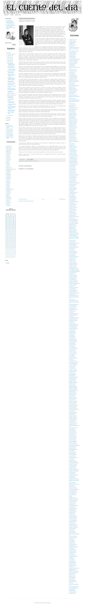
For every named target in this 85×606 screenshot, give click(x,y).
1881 (9, 240)
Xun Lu (70, 582)
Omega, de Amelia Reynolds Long (10, 82)
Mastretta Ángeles (72, 386)
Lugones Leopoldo (72, 370)
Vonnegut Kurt (72, 561)
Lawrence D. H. (72, 351)
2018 (10, 219)
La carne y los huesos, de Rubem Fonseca (11, 70)
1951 (9, 231)
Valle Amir (71, 548)
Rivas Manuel (71, 472)
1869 (14, 250)
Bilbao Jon (71, 106)
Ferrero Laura (71, 240)
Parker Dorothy (72, 438)
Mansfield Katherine (73, 377)
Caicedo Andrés (72, 147)
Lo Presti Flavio (72, 360)
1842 (15, 249)
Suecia (7, 193)
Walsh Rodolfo (72, 562)
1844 (10, 250)
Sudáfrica (8, 192)
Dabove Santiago (72, 188)
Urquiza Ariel (71, 545)
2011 (7, 248)
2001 (15, 238)
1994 (10, 218)
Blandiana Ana (72, 115)
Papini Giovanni (72, 437)
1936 (7, 257)
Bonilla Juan (71, 125)
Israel (7, 186)
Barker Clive (71, 87)
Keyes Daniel (71, 336)
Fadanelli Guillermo (72, 232)
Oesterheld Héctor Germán (74, 425)
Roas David (71, 476)
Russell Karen (72, 486)
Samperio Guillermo (73, 498)
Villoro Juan (71, 558)
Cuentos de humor (9, 130)
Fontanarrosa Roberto (73, 247)
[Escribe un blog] (28, 159)
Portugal (7, 175)
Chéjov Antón (71, 170)
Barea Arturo (71, 84)
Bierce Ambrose (72, 105)
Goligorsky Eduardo (73, 280)
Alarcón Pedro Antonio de (74, 48)
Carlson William (72, 157)
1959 (10, 213)
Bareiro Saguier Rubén (73, 85)
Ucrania (7, 205)
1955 (7, 237)
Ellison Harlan (72, 228)
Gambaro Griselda (72, 263)
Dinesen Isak (71, 205)
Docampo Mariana (72, 207)
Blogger (49, 602)
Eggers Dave (71, 227)
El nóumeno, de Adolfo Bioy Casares (11, 84)
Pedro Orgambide (72, 441)
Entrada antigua (62, 199)
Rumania (8, 190)
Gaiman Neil (71, 259)
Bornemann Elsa (72, 128)
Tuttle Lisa (71, 538)
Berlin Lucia (71, 103)
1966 (15, 231)
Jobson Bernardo (72, 327)
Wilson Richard (72, 577)
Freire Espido (71, 255)
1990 (7, 235)
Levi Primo (71, 355)
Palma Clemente (72, 435)
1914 (14, 235)
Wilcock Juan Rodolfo (73, 572)
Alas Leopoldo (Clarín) (73, 51)
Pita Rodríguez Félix (73, 449)
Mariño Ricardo (72, 379)
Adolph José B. (72, 44)
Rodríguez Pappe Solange (74, 480)
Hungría (7, 173)
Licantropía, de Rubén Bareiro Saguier (11, 111)
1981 (6, 221)
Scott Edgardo (72, 509)
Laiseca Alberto (72, 347)
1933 (10, 230)
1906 (14, 241)
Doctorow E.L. (71, 208)
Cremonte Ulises (72, 184)
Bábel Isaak (71, 145)
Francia (7, 157)
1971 (6, 225)
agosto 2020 (9, 55)
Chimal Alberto (72, 169)
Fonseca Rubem (72, 245)
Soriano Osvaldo (72, 517)
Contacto (11, 14)
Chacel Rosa (71, 166)
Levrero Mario (71, 356)
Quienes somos (18, 14)
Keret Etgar (71, 335)
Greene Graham (72, 291)
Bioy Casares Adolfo (73, 107)
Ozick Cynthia (71, 430)
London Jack (71, 366)
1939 (6, 231)
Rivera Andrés (72, 473)
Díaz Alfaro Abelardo (73, 219)
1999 (14, 221)
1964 (14, 217)
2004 (15, 247)
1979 (6, 247)
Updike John (71, 542)
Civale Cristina (72, 172)
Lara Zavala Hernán (73, 348)
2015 (6, 217)
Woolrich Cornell (72, 581)
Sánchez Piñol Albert (73, 527)
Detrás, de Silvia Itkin (11, 93)
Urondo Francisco (72, 544)
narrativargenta (9, 20)
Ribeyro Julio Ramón (73, 470)
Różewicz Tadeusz (72, 488)
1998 (9, 247)
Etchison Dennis (72, 231)
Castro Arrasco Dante (73, 164)
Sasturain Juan (72, 502)
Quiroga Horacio (72, 465)
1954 (10, 224)
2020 (8, 52)
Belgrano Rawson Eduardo (74, 96)
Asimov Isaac (71, 72)
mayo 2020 (9, 60)
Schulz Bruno (71, 504)
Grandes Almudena (72, 290)
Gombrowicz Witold (72, 282)
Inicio (43, 199)
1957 (10, 217)
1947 (14, 219)
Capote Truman (72, 153)
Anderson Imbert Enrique (73, 59)
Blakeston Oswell (72, 114)
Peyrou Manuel (72, 446)
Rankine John (71, 468)
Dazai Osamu (71, 196)
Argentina (8, 146)
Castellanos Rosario (73, 161)
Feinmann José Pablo (73, 236)
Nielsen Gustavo (72, 420)
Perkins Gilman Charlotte (73, 445)
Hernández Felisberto (73, 313)
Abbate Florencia (72, 39)
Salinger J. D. (71, 497)
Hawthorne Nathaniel (73, 304)
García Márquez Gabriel (73, 270)
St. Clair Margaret (72, 520)
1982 (6, 226)
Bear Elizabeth (72, 92)
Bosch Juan (71, 129)
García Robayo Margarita (73, 271)
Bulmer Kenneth (72, 140)
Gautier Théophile (72, 276)
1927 (7, 230)
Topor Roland (71, 532)
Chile (7, 162)
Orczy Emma (71, 429)
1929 (9, 256)
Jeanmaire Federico (73, 324)
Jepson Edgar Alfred (73, 325)
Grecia (7, 201)
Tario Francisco (72, 528)
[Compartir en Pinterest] (32, 159)
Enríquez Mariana (72, 230)
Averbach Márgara (72, 76)
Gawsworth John (72, 278)
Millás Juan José (72, 393)
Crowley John (71, 186)
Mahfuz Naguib (72, 374)
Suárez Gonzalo (72, 525)
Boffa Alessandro (72, 121)
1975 (6, 218)
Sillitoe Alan (71, 513)
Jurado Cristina (72, 332)
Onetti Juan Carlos (72, 427)
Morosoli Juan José (72, 405)
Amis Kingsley (72, 57)
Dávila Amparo (72, 215)
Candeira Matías (72, 151)
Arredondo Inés (72, 69)
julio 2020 (9, 57)
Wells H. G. (71, 566)
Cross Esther (71, 185)
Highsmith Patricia (72, 315)
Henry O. (71, 312)
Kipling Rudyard (72, 339)
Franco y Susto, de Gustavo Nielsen (10, 102)
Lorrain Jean (71, 367)
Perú (7, 154)
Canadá (7, 171)
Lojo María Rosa (72, 363)
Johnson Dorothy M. (73, 328)
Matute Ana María (72, 389)
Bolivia (7, 194)
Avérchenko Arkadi (72, 77)
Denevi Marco (71, 200)
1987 (10, 226)
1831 (6, 249)
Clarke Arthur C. (72, 173)
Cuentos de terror (9, 131)
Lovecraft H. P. (72, 368)
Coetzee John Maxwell (73, 174)
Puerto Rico (8, 167)
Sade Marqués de (72, 492)
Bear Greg (71, 93)
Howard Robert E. (72, 319)
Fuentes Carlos (72, 257)
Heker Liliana (71, 308)
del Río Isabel (71, 590)
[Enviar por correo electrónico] (27, 159)
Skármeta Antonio (72, 516)
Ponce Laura (71, 456)
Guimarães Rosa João (73, 295)
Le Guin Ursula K (72, 352)
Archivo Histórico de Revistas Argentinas (10, 22)
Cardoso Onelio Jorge (73, 155)
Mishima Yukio (72, 394)
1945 (12, 245)
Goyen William (72, 288)
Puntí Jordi (71, 458)
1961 (6, 220)
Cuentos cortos (9, 125)
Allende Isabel (72, 56)
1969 (7, 246)
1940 (12, 236)
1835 (9, 249)
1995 (10, 227)
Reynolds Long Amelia (73, 469)
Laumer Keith (71, 350)
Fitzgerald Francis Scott (73, 243)
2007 (10, 235)
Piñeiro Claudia (72, 452)
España (7, 150)
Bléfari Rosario (72, 118)
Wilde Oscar (71, 574)
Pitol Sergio (71, 450)
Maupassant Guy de (73, 390)
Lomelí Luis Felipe (72, 364)
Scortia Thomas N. (72, 508)
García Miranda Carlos (73, 268)
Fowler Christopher (72, 252)
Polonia (7, 163)
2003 (7, 239)
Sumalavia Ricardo (72, 524)
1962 (10, 220)
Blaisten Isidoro (72, 113)
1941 (9, 245)
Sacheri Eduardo (72, 490)
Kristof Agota (71, 343)
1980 (6, 238)
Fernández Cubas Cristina (74, 238)
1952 (12, 231)
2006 (14, 218)
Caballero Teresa (72, 146)
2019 (8, 117)
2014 (14, 216)
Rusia (7, 155)
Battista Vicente (72, 88)
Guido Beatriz (71, 294)
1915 (10, 255)
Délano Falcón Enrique (73, 216)
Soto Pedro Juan (72, 519)
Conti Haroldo (71, 178)
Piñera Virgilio (72, 453)
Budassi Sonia (72, 137)
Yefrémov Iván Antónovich (74, 584)
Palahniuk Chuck (72, 433)
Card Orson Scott (72, 154)
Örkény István (71, 593)
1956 (10, 237)
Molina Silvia (71, 395)
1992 (14, 226)
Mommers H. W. (72, 397)
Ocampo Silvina (72, 424)
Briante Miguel (72, 132)
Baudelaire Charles (72, 89)
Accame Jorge (72, 41)
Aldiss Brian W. (72, 52)
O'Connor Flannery (72, 422)
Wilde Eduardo (72, 573)
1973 (10, 225)
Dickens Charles (72, 204)
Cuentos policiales (9, 135)
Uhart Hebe (71, 541)
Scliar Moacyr (71, 506)
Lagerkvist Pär (72, 344)
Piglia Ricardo (72, 448)
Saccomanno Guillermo (73, 489)
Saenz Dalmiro (72, 493)
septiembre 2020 (10, 54)
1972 (14, 220)
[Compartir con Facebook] (31, 159)
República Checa (9, 189)
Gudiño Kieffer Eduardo (73, 292)
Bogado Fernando (72, 122)
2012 (14, 239)
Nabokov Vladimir (72, 416)
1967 (8, 215)
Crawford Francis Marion (73, 182)
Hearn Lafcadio (72, 305)
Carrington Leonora (72, 158)
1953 (6, 216)
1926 (15, 229)
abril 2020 (9, 61)
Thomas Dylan (72, 531)
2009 (8, 120)
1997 (14, 227)
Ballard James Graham (73, 81)
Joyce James (71, 329)
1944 (15, 236)
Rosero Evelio (72, 482)
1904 (10, 241)
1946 (15, 245)
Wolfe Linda (71, 578)
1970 (13, 215)
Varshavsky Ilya (72, 552)
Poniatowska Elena (72, 457)
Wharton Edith (72, 569)
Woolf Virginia (71, 580)
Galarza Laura (72, 260)
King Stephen (71, 337)
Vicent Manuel (72, 555)
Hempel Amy (71, 311)
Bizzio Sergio (71, 111)
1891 (12, 240)
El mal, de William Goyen (10, 100)
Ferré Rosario (71, 241)
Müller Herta (71, 414)
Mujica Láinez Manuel (73, 409)
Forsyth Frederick (72, 251)
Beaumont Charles (72, 95)
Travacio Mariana (72, 536)
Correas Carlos (72, 180)
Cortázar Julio (71, 181)
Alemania (8, 177)
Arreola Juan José (72, 70)
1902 (7, 241)
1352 (14, 248)
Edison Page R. (72, 224)
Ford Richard (71, 248)
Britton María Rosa (72, 133)
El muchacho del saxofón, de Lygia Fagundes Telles (11, 64)
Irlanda (7, 185)
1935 (6, 245)
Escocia (7, 200)
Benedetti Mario (72, 98)
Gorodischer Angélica (73, 287)
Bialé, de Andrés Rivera (11, 95)
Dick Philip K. (71, 203)
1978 (14, 246)
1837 (12, 249)
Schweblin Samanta (73, 505)
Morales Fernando (72, 401)
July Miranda (71, 331)
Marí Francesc (72, 383)
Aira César (71, 46)
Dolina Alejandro (72, 209)
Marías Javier (71, 385)
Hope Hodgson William (73, 317)
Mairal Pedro (71, 375)
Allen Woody (71, 55)
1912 (7, 255)
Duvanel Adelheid (72, 213)
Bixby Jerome (71, 110)
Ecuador (7, 182)
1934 (15, 256)
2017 (15, 213)
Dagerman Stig (72, 189)
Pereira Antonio (72, 442)
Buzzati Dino (71, 143)
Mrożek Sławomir (72, 408)
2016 (10, 228)
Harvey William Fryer (73, 300)
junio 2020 (9, 58)
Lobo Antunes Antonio (73, 362)
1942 (10, 257)
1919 (14, 255)
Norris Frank (71, 421)
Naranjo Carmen (72, 417)
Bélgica (7, 196)
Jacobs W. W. (71, 323)
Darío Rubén (71, 193)
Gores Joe (71, 286)
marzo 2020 (9, 115)
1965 (14, 224)
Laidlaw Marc (71, 346)
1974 (10, 246)
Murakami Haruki (72, 412)
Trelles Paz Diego (72, 537)
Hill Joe (70, 316)
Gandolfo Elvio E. (72, 267)
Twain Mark (71, 540)
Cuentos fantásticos (9, 134)
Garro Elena (71, 274)
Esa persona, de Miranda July (10, 91)
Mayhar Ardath (72, 391)
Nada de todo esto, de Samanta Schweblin (11, 89)
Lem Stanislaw (72, 354)
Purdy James (71, 460)
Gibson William (72, 279)
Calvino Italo (71, 149)
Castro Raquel (72, 165)
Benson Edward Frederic (73, 100)
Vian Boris (71, 553)
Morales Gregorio (72, 402)
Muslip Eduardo (72, 413)
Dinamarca (8, 198)
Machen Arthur (72, 371)
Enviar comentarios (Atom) (28, 201)
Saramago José (72, 501)
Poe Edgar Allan (72, 454)
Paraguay (8, 174)
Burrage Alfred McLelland (74, 141)
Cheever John (72, 168)
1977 (14, 225)
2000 (12, 247)
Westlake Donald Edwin (73, 568)
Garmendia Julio (72, 272)
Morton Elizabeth (72, 406)
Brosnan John (71, 134)
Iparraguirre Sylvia (72, 320)
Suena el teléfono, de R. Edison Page (11, 67)
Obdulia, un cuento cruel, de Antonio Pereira (10, 75)
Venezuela (8, 170)
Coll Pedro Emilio (72, 177)
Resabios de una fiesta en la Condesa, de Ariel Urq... (11, 107)
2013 (10, 248)
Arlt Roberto (71, 65)
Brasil (7, 161)
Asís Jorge (71, 73)
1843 (7, 250)
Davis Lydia (71, 195)
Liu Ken (70, 359)
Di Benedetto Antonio (73, 201)
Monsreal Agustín (72, 398)
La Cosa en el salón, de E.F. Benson (11, 105)
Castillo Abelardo (72, 162)
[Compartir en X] (30, 159)
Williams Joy (71, 576)
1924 (12, 229)
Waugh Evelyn (72, 564)
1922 (9, 236)
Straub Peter (71, 523)
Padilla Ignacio (72, 431)
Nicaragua (8, 202)
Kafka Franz (71, 333)
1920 (6, 236)
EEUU (7, 147)
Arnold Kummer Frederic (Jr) (74, 67)
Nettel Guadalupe (72, 418)
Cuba (7, 165)
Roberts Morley (72, 477)
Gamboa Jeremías (72, 264)
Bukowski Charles (72, 138)
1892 (15, 240)
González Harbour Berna (73, 283)
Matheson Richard (72, 387)
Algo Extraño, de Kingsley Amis (10, 97)
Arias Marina (71, 64)
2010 (10, 239)
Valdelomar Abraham (73, 546)
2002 (6, 228)
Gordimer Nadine (72, 284)
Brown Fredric (71, 136)
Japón (7, 166)
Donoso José (71, 211)
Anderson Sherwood (73, 60)
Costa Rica (8, 197)
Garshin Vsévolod (72, 275)
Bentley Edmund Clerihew (74, 101)
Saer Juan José (72, 494)
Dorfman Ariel (71, 212)
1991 (9, 238)
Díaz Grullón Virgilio (73, 221)
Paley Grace (71, 434)
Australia (7, 178)
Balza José (71, 83)
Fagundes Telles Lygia (73, 234)
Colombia (8, 159)
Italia (7, 158)
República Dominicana (10, 169)
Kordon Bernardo (72, 342)
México (7, 151)
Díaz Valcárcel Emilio (73, 223)
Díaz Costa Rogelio (72, 220)
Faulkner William (72, 235)
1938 (14, 230)
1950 (6, 224)
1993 (6, 227)
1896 (6, 229)
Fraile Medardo (72, 253)
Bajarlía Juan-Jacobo (73, 80)
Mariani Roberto (72, 378)
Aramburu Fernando (73, 61)
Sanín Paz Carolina (72, 500)
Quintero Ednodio (72, 464)
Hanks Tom (71, 299)
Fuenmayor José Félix (73, 256)
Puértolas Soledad (72, 461)
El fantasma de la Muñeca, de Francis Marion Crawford (11, 78)
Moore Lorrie (71, 399)
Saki (70, 496)
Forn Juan (71, 249)
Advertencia (6, 14)
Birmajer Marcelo (72, 109)
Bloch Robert (71, 117)
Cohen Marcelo (72, 176)
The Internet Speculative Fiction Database (10, 26)
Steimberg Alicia (72, 521)
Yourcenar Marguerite (73, 586)
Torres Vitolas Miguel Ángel (74, 533)
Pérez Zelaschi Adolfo (73, 462)
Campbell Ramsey (72, 150)
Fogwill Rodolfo (72, 244)
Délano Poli (71, 217)
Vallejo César (71, 549)
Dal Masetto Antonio (73, 192)
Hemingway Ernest (72, 309)
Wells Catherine (72, 565)
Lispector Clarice (72, 358)
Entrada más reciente (23, 199)
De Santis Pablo (72, 197)
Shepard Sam (71, 512)
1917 (9, 229)
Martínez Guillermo (72, 382)
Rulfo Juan (71, 485)
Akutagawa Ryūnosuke (73, 47)
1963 (12, 257)
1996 (12, 238)
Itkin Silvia (71, 321)
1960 (14, 237)
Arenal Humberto (72, 63)
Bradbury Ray (71, 130)
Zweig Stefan (71, 589)
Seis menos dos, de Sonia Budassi (10, 72)
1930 (12, 256)
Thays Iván (71, 529)
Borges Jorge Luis (72, 126)
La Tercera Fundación (10, 24)
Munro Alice (71, 410)
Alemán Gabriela (72, 53)
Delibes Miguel (72, 199)
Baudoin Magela (72, 91)
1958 (10, 216)
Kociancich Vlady (72, 340)
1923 (6, 256)
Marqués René (72, 381)
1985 (10, 221)
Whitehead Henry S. (73, 570)
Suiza (7, 204)
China (7, 181)
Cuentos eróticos (9, 133)
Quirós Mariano (72, 466)
